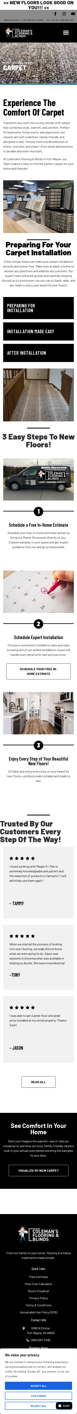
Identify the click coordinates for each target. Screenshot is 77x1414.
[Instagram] (64, 14)
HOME (6, 62)
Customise (38, 1395)
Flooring (17, 62)
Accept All (39, 1385)
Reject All (38, 1406)
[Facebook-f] (55, 14)
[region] (38, 1381)
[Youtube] (73, 14)
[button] (66, 32)
